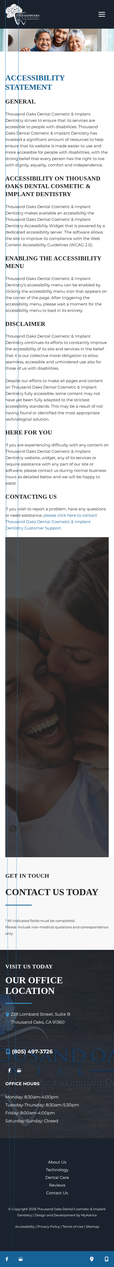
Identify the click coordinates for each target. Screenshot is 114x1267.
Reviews (57, 1185)
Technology (57, 1169)
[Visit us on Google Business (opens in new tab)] (19, 1070)
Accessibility (25, 1227)
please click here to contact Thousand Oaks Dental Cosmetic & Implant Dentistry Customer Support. (51, 522)
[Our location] (91, 1259)
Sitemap (92, 1227)
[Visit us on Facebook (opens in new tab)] (7, 1259)
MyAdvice (89, 1215)
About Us (57, 1162)
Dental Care (57, 1177)
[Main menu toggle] (102, 14)
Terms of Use (73, 1227)
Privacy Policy (48, 1227)
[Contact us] (106, 1259)
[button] (57, 613)
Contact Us (57, 1193)
